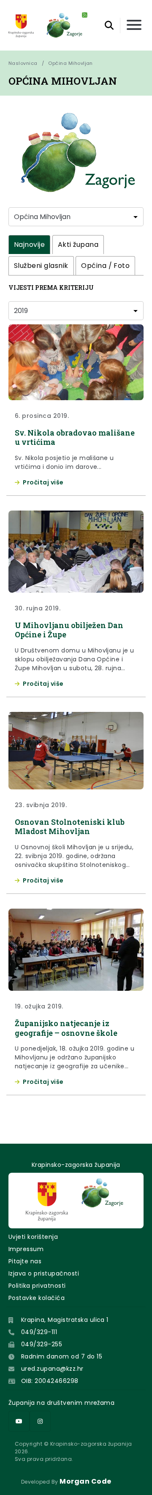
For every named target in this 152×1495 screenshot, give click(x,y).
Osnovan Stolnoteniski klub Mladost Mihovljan (70, 827)
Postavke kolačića (36, 1298)
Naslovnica (23, 63)
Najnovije (29, 244)
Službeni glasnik (41, 265)
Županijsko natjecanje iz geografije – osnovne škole (66, 1028)
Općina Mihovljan (70, 63)
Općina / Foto (105, 265)
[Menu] (134, 25)
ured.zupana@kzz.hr (52, 1368)
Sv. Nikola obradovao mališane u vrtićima (75, 437)
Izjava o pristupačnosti (43, 1273)
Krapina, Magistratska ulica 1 (65, 1320)
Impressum (25, 1249)
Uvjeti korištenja (33, 1237)
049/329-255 (41, 1344)
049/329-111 (39, 1332)
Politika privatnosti (37, 1285)
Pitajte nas (24, 1261)
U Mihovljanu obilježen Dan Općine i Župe (69, 630)
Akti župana (78, 244)
